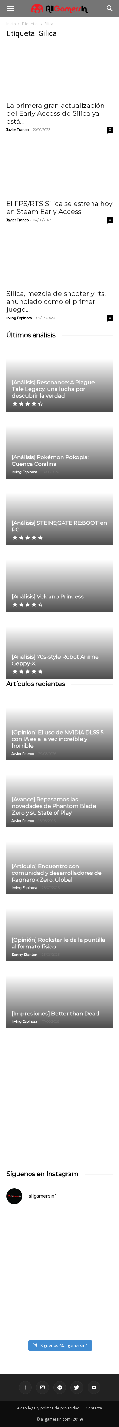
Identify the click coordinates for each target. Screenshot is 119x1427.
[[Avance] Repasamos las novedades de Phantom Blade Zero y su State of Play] (59, 794)
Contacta (94, 1408)
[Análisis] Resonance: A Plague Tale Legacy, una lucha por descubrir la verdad (53, 389)
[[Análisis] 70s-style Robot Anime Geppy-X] (59, 646)
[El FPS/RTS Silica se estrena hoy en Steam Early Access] (59, 169)
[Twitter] (76, 1387)
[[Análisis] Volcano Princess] (59, 579)
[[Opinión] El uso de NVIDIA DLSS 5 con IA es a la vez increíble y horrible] (59, 727)
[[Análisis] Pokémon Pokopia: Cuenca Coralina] (59, 446)
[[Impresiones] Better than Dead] (59, 995)
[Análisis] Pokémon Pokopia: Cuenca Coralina (50, 460)
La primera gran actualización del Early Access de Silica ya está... (55, 113)
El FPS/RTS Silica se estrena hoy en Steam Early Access (59, 208)
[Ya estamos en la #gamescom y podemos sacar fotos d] (59, 1305)
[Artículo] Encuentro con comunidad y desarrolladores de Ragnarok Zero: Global (57, 873)
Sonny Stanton (24, 954)
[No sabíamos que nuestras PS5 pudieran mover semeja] (59, 1242)
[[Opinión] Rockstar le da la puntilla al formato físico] (59, 928)
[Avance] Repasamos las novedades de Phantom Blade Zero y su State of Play (54, 806)
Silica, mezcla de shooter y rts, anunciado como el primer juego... (56, 301)
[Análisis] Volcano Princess (48, 596)
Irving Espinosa (19, 318)
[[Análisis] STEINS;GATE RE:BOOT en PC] (59, 512)
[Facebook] (25, 1387)
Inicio (11, 23)
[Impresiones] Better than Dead (55, 1013)
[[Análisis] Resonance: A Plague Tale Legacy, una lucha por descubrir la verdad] (59, 379)
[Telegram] (59, 1387)
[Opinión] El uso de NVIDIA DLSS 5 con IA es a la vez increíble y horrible (58, 739)
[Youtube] (94, 1387)
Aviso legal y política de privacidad (48, 1408)
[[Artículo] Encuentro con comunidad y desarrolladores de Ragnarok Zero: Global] (59, 861)
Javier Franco (17, 130)
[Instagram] (42, 1387)
